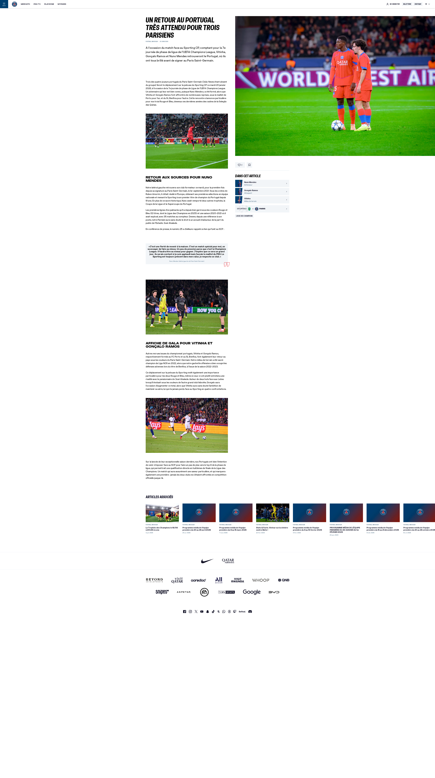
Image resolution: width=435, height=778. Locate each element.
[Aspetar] (184, 592)
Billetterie (407, 4)
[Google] (252, 592)
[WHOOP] (261, 580)
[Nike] (207, 561)
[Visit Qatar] (177, 580)
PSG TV (37, 4)
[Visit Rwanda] (237, 580)
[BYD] (274, 592)
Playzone (49, 4)
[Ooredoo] (198, 580)
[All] (218, 580)
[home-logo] (14, 4)
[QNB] (283, 580)
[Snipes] (162, 592)
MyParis (62, 4)
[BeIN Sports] (226, 592)
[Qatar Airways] (228, 561)
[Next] (286, 513)
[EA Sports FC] (204, 592)
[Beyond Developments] (154, 580)
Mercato (25, 4)
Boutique (418, 4)
